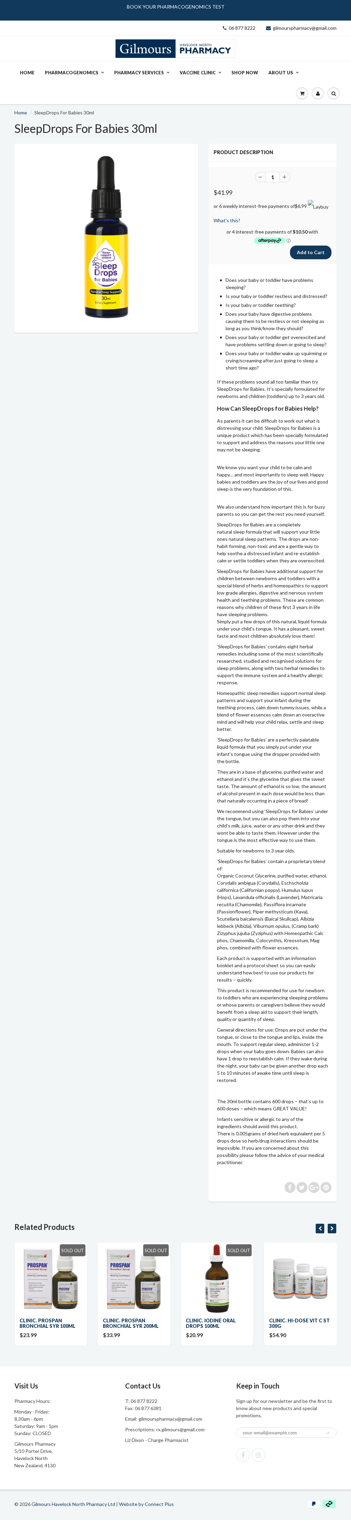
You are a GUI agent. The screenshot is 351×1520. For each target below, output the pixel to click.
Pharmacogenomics (71, 72)
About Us (280, 72)
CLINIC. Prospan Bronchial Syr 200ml (131, 1323)
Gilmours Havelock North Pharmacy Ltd (73, 1504)
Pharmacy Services (139, 72)
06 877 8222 (242, 28)
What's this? (227, 220)
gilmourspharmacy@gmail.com (305, 28)
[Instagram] (258, 1455)
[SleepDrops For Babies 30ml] (106, 237)
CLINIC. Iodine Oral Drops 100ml (211, 1323)
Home (27, 72)
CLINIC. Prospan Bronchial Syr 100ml (47, 1323)
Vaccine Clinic (198, 72)
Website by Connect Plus (146, 1504)
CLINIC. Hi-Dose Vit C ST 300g (299, 1323)
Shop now (244, 72)
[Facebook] (243, 1455)
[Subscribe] (328, 1433)
